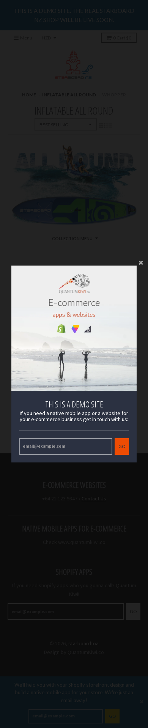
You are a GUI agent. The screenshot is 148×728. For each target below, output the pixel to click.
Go (121, 446)
